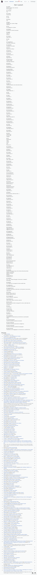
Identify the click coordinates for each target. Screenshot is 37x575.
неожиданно (12, 407)
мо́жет (21, 467)
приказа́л (8, 553)
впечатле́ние (10, 567)
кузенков (9, 161)
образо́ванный (14, 336)
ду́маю (5, 366)
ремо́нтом (25, 507)
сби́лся (9, 481)
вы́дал (9, 382)
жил (13, 393)
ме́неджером (20, 565)
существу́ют (8, 570)
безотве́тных (14, 441)
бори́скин (9, 224)
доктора (19, 382)
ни (13, 438)
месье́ (8, 305)
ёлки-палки (9, 301)
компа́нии (5, 498)
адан (8, 169)
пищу (17, 501)
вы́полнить (30, 561)
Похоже (5, 371)
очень (11, 336)
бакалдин (9, 164)
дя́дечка (9, 83)
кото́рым (9, 521)
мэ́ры (13, 344)
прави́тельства (19, 541)
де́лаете (13, 416)
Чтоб (22, 440)
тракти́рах (18, 401)
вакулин (9, 86)
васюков (9, 185)
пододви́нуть (10, 42)
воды (14, 557)
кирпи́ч (20, 402)
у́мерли (25, 534)
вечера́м (30, 373)
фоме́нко (9, 207)
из (7, 333)
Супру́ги (5, 534)
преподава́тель (19, 525)
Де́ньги (5, 456)
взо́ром (30, 440)
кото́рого (22, 534)
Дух (26, 569)
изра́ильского (14, 541)
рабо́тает (12, 507)
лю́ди (17, 373)
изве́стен (15, 391)
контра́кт (24, 407)
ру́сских (14, 401)
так (8, 477)
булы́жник (25, 402)
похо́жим (16, 402)
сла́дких (18, 441)
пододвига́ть (10, 285)
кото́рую (10, 401)
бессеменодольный (11, 260)
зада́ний (21, 503)
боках (13, 505)
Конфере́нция (6, 349)
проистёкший (10, 328)
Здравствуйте (6, 434)
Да (13, 342)
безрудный (9, 256)
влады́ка (9, 29)
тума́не (18, 481)
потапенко (9, 195)
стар (14, 360)
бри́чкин (9, 240)
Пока (4, 340)
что (17, 391)
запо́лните (9, 510)
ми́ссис (8, 373)
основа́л (9, 514)
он (19, 360)
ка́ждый (14, 503)
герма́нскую (8, 542)
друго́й (30, 496)
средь (18, 440)
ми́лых (5, 441)
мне (10, 553)
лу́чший (22, 492)
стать (12, 565)
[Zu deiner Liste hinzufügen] (35, 334)
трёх (7, 492)
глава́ (11, 541)
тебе (5, 536)
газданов (9, 198)
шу (8, 138)
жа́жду (11, 441)
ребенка (15, 534)
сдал (13, 371)
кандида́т (9, 344)
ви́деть (8, 395)
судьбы (18, 362)
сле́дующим (16, 565)
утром (19, 550)
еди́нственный (12, 364)
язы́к (27, 477)
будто (19, 477)
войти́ (12, 553)
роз (20, 440)
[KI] (28, 2)
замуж (16, 382)
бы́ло (9, 340)
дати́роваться (10, 299)
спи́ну (5, 401)
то (8, 453)
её (29, 542)
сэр (8, 16)
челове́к (19, 336)
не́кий (10, 536)
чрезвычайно (12, 402)
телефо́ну (16, 470)
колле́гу (11, 542)
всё (4, 570)
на (15, 353)
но (19, 561)
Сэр (4, 462)
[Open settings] (35, 573)
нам (12, 338)
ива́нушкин (9, 212)
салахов (9, 78)
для (10, 420)
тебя (6, 340)
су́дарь (8, 32)
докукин (9, 218)
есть (11, 569)
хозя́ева (17, 456)
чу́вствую (6, 453)
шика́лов (9, 204)
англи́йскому (10, 467)
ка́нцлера (20, 542)
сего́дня (16, 550)
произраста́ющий (10, 319)
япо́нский (21, 412)
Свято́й (24, 569)
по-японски (14, 423)
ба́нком (13, 451)
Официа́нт (5, 555)
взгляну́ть (9, 532)
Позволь (5, 440)
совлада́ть (9, 44)
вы (7, 364)
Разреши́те (5, 532)
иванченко (9, 104)
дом (25, 503)
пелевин (9, 189)
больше (22, 496)
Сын (16, 569)
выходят (26, 373)
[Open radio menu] (33, 573)
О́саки (18, 530)
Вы (4, 342)
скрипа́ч (15, 538)
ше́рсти (29, 401)
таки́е (15, 373)
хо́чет (11, 530)
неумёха (9, 282)
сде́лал (9, 384)
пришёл (10, 414)
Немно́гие (5, 516)
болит (10, 505)
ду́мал (16, 490)
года (14, 447)
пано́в (8, 124)
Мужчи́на (5, 521)
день (17, 503)
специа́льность (24, 397)
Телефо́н (5, 527)
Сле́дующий (17, 485)
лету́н (8, 133)
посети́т (31, 541)
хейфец (9, 89)
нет (5, 386)
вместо (21, 401)
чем (15, 438)
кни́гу (13, 412)
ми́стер (8, 19)
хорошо (9, 409)
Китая (9, 333)
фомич (8, 248)
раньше (12, 347)
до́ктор (15, 494)
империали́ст (8, 462)
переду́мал (16, 407)
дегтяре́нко (9, 227)
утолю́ (24, 441)
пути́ (12, 481)
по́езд (10, 429)
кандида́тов (10, 492)
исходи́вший (10, 315)
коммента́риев (17, 384)
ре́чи (24, 384)
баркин (8, 149)
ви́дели (13, 550)
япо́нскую (14, 501)
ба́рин (8, 22)
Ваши (13, 532)
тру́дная (14, 561)
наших (13, 460)
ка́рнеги (9, 209)
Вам (19, 342)
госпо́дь (9, 13)
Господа (14, 570)
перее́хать (14, 530)
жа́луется (20, 353)
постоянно (13, 353)
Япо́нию (17, 369)
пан (8, 26)
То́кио (21, 530)
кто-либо (27, 496)
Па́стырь (9, 438)
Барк (18, 364)
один (10, 460)
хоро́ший (15, 375)
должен (7, 362)
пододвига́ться (10, 288)
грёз (20, 441)
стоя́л (8, 451)
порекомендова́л (8, 338)
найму (17, 507)
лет (17, 393)
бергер (8, 56)
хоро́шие (8, 456)
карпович (9, 118)
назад (16, 447)
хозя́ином (13, 362)
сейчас (10, 483)
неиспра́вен (9, 527)
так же (7, 569)
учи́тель (18, 375)
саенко (8, 112)
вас (6, 395)
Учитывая (5, 496)
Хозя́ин (5, 553)
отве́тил (8, 386)
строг (14, 436)
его (23, 391)
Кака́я (18, 397)
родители (19, 534)
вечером (8, 541)
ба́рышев (9, 234)
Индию (15, 431)
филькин (9, 175)
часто (11, 369)
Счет (8, 555)
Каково (5, 567)
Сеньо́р (8, 472)
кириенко (9, 101)
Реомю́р (9, 292)
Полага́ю (5, 364)
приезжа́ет (13, 369)
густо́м (15, 481)
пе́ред (10, 451)
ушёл (17, 479)
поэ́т (15, 355)
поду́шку (7, 401)
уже (9, 349)
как (13, 420)
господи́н (9, 10)
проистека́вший (10, 322)
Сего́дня (5, 541)
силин (8, 215)
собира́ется (9, 565)
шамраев (9, 127)
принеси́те (10, 557)
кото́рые (19, 373)
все (9, 485)
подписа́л (21, 407)
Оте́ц (9, 569)
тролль (17, 462)
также (20, 393)
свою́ (12, 382)
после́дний (7, 429)
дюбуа (8, 115)
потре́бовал (11, 449)
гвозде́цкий (9, 231)
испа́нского (16, 412)
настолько (11, 360)
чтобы (15, 449)
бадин (8, 155)
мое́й (22, 384)
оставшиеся (22, 449)
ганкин (8, 243)
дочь (14, 382)
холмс (8, 80)
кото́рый (10, 393)
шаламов (9, 146)
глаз (7, 441)
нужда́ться (21, 438)
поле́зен (24, 342)
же (9, 453)
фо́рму (18, 510)
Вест (21, 340)
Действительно (6, 561)
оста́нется (12, 380)
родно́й (24, 477)
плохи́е (15, 456)
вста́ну (15, 440)
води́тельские (17, 532)
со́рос (8, 95)
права (21, 532)
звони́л (12, 340)
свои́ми (17, 436)
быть (17, 342)
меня (7, 485)
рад (5, 395)
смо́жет (25, 561)
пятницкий (9, 245)
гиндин (8, 75)
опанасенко (9, 110)
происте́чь (9, 308)
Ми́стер (5, 355)
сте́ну (17, 418)
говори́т (12, 409)
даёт (10, 503)
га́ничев (9, 53)
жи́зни (31, 441)
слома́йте (12, 418)
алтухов (9, 181)
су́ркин (8, 312)
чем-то (21, 342)
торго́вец (10, 488)
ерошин (9, 63)
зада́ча (17, 561)
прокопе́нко (9, 121)
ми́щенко (9, 66)
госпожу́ (23, 542)
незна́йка (9, 278)
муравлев (9, 107)
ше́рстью (13, 488)
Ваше (7, 567)
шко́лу (14, 514)
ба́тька (8, 47)
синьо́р (8, 158)
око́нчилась (12, 349)
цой (8, 92)
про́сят (12, 470)
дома (12, 351)
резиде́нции (10, 543)
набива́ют (5, 402)
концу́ (29, 449)
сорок (16, 514)
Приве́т (5, 472)
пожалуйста (15, 397)
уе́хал (10, 559)
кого (12, 512)
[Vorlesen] (6, 6)
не (7, 340)
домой (19, 479)
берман (8, 192)
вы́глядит (22, 360)
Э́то (4, 429)
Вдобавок (5, 467)
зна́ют (8, 516)
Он (14, 458)
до (16, 380)
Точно (5, 569)
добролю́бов (9, 69)
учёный (12, 355)
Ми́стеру (5, 512)
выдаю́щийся (11, 538)
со (15, 436)
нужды (21, 391)
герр (8, 39)
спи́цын (9, 36)
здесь (15, 380)
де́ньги (26, 449)
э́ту (15, 418)
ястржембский (10, 172)
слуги (11, 456)
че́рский (9, 221)
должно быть (11, 494)
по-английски (16, 409)
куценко (9, 72)
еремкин (9, 50)
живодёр (9, 269)
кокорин (9, 130)
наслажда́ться (26, 440)
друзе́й (16, 460)
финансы (9, 496)
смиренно (12, 440)
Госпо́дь (5, 438)
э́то (13, 373)
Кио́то (10, 447)
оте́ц (15, 420)
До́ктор (5, 485)
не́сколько (13, 384)
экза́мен (16, 371)
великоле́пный (12, 474)
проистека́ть (9, 59)
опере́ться (14, 512)
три (12, 447)
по (28, 373)
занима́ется (21, 507)
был (21, 393)
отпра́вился (11, 431)
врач (11, 546)
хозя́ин (8, 6)
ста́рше (11, 490)
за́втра (18, 380)
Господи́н (5, 336)
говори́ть (28, 467)
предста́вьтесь (10, 397)
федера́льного (15, 542)
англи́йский (18, 358)
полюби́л (11, 501)
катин (8, 252)
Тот (4, 494)
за (17, 382)
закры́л (10, 479)
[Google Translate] (26, 2)
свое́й (16, 362)
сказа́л (17, 347)
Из (4, 492)
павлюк (9, 98)
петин (8, 167)
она (12, 521)
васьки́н (9, 201)
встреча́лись (9, 347)
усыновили (12, 534)
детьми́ (20, 436)
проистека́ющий (10, 325)
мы (5, 347)
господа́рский (10, 296)
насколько (17, 360)
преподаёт (12, 358)
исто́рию (11, 427)
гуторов (9, 152)
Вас (4, 338)
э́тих (5, 492)
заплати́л (18, 449)
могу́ (15, 342)
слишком (11, 436)
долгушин (9, 178)
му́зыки (19, 474)
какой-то (15, 340)
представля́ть (26, 391)
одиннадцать (13, 548)
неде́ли (31, 449)
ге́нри (8, 264)
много (19, 503)
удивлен (24, 393)
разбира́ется (18, 496)
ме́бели (28, 507)
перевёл (9, 412)
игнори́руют (12, 485)
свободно (24, 467)
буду (18, 438)
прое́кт (10, 561)
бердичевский (10, 237)
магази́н (13, 479)
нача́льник (18, 458)
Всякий (5, 362)
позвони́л (8, 548)
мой (11, 438)
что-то (17, 353)
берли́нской (6, 543)
